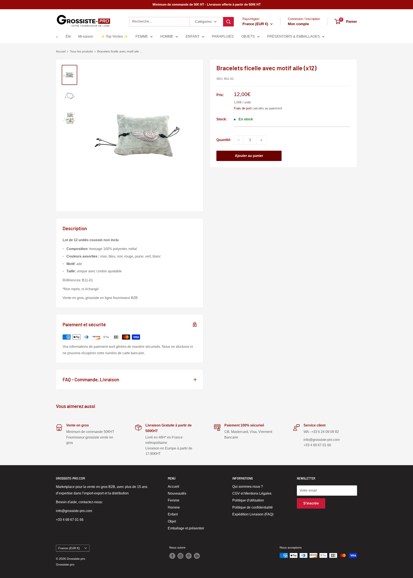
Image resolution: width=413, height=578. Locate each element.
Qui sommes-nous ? (247, 486)
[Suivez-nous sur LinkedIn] (197, 556)
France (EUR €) (69, 548)
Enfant (173, 514)
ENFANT (193, 36)
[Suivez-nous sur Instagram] (180, 556)
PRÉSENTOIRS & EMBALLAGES (293, 36)
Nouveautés (177, 493)
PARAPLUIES (223, 36)
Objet (172, 521)
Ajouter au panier (249, 156)
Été (68, 36)
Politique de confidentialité (252, 507)
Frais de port (242, 108)
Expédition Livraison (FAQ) (252, 514)
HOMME (166, 36)
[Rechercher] (228, 21)
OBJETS (248, 36)
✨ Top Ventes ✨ (114, 36)
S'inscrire (311, 503)
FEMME (142, 36)
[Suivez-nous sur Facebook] (172, 556)
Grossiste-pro (65, 564)
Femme (173, 500)
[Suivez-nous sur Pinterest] (189, 556)
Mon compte (298, 24)
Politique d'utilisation (248, 500)
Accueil (61, 51)
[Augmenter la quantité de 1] (261, 140)
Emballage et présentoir (186, 528)
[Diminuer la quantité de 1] (238, 140)
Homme (174, 507)
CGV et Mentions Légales (251, 493)
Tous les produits (81, 51)
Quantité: (223, 140)
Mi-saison (85, 36)
